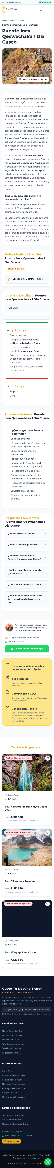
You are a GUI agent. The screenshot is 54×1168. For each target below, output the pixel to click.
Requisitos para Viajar (12, 1079)
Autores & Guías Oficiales (13, 1075)
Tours (12, 20)
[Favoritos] (33, 10)
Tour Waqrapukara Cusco (20, 952)
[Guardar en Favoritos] (47, 758)
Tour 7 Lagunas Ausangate (21, 881)
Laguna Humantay (10, 1039)
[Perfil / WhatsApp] (41, 10)
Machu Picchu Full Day (12, 1031)
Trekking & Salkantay (11, 1048)
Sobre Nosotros (9, 1071)
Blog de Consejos (10, 1092)
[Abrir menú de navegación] (49, 10)
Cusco (21, 20)
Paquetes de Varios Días (13, 1052)
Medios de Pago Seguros (13, 1084)
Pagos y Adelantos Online (13, 1088)
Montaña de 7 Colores (12, 1035)
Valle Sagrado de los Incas (13, 1044)
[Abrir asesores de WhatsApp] (48, 1161)
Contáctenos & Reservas (13, 1097)
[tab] (15, 269)
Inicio (4, 20)
